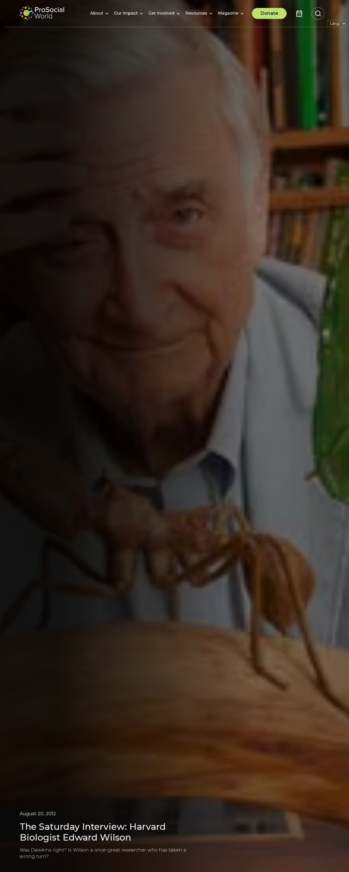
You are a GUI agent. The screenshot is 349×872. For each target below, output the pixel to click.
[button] (97, 13)
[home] (42, 13)
